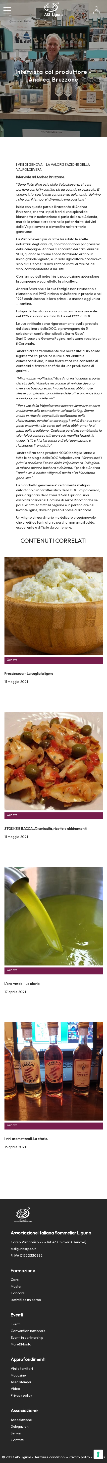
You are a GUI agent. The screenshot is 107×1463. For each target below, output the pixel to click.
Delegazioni (20, 1426)
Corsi (15, 1279)
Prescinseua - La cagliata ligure (28, 673)
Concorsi (18, 1293)
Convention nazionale (28, 1331)
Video (15, 1388)
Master (16, 1286)
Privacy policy (21, 1395)
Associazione (21, 1420)
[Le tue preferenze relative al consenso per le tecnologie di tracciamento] (98, 1454)
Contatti (17, 1440)
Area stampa (21, 1382)
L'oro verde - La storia (22, 983)
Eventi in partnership (27, 1337)
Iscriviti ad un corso (26, 1299)
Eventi (15, 1324)
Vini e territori (22, 1368)
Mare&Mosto (21, 1344)
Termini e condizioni (49, 1457)
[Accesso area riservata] (97, 12)
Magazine (18, 1375)
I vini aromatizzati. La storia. (26, 1138)
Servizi (16, 1433)
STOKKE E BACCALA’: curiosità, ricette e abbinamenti (45, 828)
